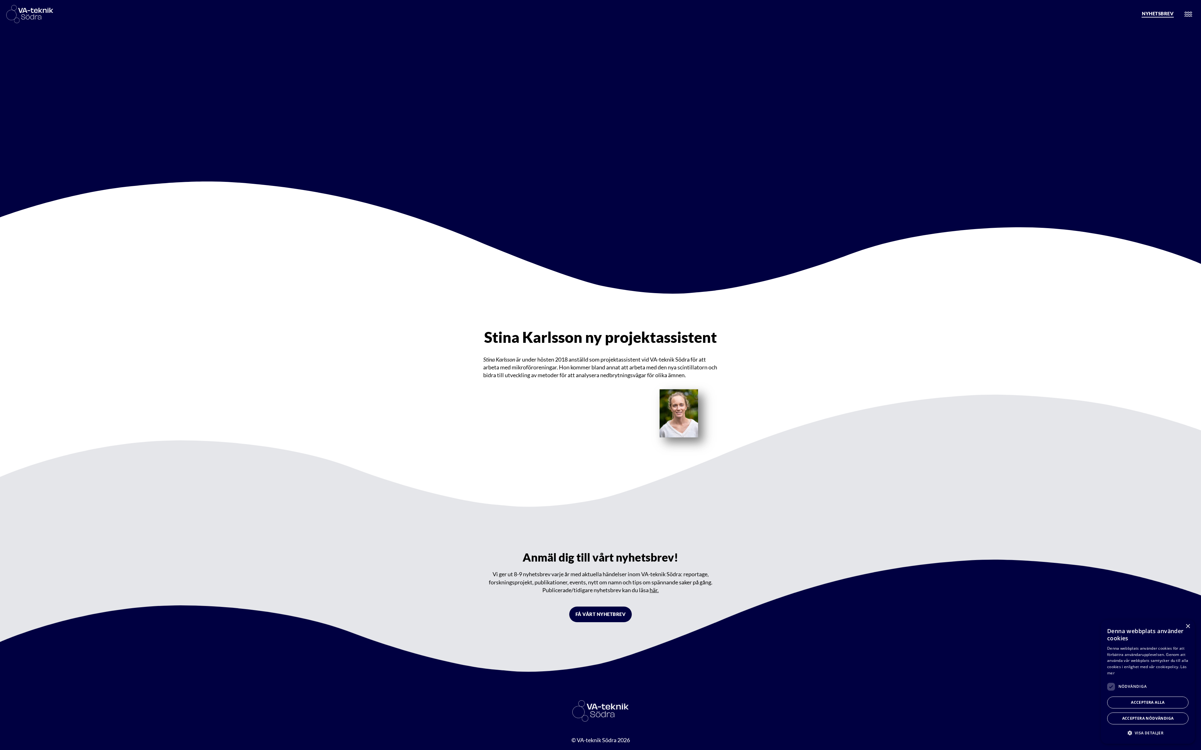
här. (654, 590)
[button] (1147, 733)
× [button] (1187, 626)
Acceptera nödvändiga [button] (1148, 718)
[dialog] (1148, 682)
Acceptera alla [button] (1148, 702)
